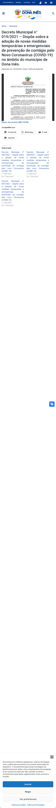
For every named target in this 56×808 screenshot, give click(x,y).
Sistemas (27, 2)
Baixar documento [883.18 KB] (15, 122)
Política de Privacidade (35, 805)
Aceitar (28, 784)
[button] (52, 756)
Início (4, 26)
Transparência (8, 2)
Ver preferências (28, 799)
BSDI (33, 2)
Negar (28, 792)
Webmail (18, 2)
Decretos (13, 26)
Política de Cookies (19, 805)
